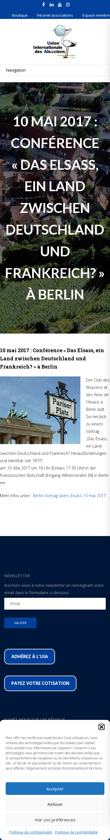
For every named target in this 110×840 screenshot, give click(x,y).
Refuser (55, 804)
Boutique (20, 15)
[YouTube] (59, 4)
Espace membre (96, 15)
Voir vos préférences (55, 820)
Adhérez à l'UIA (29, 656)
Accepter (55, 789)
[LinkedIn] (51, 4)
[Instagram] (68, 4)
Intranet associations (55, 15)
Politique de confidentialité (30, 832)
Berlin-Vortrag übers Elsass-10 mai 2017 (69, 495)
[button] (101, 727)
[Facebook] (43, 4)
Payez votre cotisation (40, 683)
